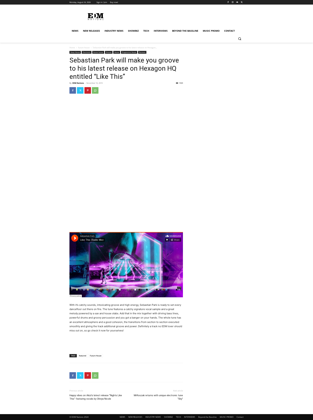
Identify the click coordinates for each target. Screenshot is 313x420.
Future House (95, 355)
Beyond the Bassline (207, 417)
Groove (109, 52)
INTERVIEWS (189, 417)
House (116, 52)
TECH (178, 417)
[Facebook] (228, 2)
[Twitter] (242, 2)
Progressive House (129, 52)
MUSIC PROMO (226, 417)
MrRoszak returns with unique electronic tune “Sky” (158, 397)
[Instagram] (233, 2)
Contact (240, 417)
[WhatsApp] (95, 90)
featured (82, 355)
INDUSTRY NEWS (153, 417)
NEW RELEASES (135, 417)
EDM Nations (78, 83)
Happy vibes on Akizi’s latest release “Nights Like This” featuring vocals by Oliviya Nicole (95, 397)
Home (72, 47)
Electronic (86, 52)
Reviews (142, 52)
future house (84, 47)
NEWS (122, 417)
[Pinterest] (87, 90)
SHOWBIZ (168, 417)
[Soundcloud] (237, 2)
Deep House (75, 52)
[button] (240, 39)
